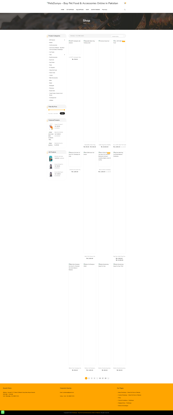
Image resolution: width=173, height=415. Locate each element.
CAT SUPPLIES (70, 9)
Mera (50, 80)
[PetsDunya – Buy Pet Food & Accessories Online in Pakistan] (82, 3)
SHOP (87, 9)
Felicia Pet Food (53, 70)
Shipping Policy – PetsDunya (124, 403)
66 (100, 378)
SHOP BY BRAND (95, 9)
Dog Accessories (53, 57)
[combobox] (118, 36)
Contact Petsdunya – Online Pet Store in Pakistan (129, 395)
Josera (51, 75)
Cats (50, 54)
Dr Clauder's (52, 67)
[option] (56, 126)
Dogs (50, 65)
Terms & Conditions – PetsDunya (126, 400)
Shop (119, 397)
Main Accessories (53, 77)
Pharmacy (104, 9)
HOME (62, 9)
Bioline (50, 42)
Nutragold (51, 85)
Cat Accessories (53, 45)
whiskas (51, 100)
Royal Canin (52, 90)
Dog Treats (51, 62)
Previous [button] (62, 120)
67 (103, 378)
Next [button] (63, 120)
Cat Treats (51, 52)
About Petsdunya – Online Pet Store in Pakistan (129, 392)
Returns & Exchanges (123, 405)
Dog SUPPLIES (80, 9)
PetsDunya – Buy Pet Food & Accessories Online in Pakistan (86, 412)
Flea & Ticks (52, 72)
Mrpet (50, 83)
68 (105, 378)
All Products (52, 40)
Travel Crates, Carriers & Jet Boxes (56, 94)
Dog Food (51, 59)
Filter (62, 113)
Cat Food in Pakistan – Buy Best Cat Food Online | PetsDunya (56, 48)
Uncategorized (52, 97)
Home (84, 23)
